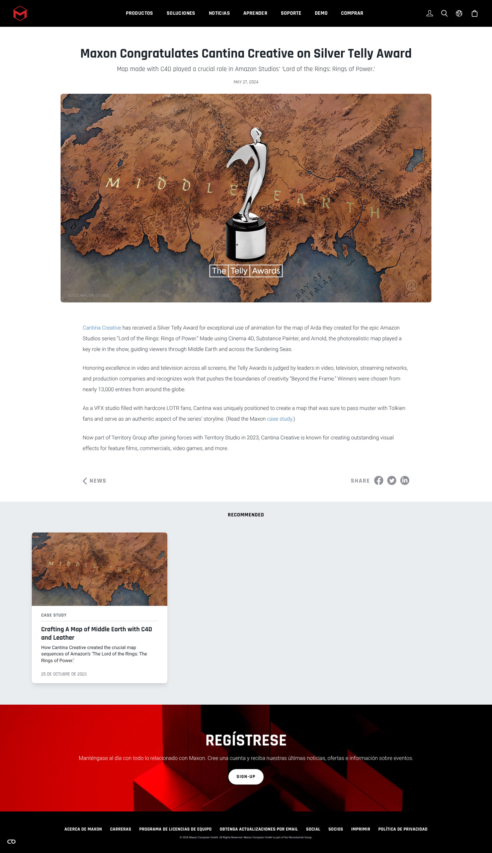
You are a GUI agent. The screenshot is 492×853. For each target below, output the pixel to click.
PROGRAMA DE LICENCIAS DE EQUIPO (175, 829)
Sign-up (246, 777)
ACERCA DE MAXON (83, 829)
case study (279, 419)
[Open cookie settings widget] (11, 842)
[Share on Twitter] (391, 480)
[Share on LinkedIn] (404, 480)
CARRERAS (120, 829)
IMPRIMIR (360, 829)
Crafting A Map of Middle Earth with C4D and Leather (96, 633)
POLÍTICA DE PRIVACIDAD (402, 829)
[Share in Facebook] (378, 480)
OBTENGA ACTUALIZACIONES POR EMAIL (259, 829)
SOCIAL (313, 829)
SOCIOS (335, 829)
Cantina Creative (102, 328)
